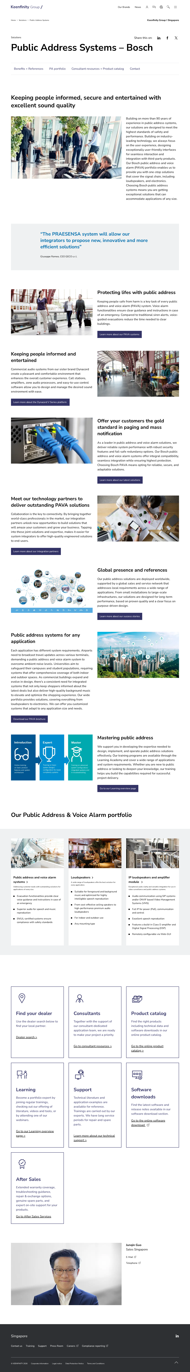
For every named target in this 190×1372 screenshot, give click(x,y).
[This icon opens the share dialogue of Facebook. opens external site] (167, 38)
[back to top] (176, 1362)
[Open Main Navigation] (175, 7)
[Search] (168, 7)
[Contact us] (154, 7)
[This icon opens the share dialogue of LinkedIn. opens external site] (159, 38)
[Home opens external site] (27, 7)
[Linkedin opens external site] (177, 1336)
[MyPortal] (147, 7)
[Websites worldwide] (161, 7)
